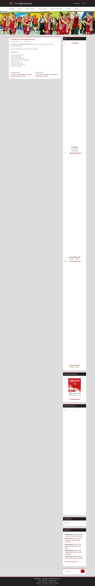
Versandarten (45, 578)
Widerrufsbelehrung (53, 578)
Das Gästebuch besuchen (71, 561)
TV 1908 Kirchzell (23, 3)
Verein (68, 8)
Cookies (51, 582)
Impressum (38, 582)
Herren (12, 8)
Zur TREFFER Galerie (74, 399)
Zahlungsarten (37, 578)
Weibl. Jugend (42, 8)
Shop (40, 580)
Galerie (76, 8)
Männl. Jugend (30, 8)
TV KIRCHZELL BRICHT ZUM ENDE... (74, 558)
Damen (20, 8)
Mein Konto (44, 580)
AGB (60, 578)
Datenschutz (45, 582)
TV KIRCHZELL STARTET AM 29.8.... (74, 536)
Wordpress (56, 582)
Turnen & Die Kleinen (56, 8)
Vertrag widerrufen (52, 580)
